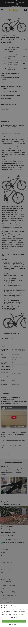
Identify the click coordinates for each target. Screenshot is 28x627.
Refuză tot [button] (14, 617)
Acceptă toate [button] (14, 621)
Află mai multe (21, 614)
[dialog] (14, 615)
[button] (14, 624)
